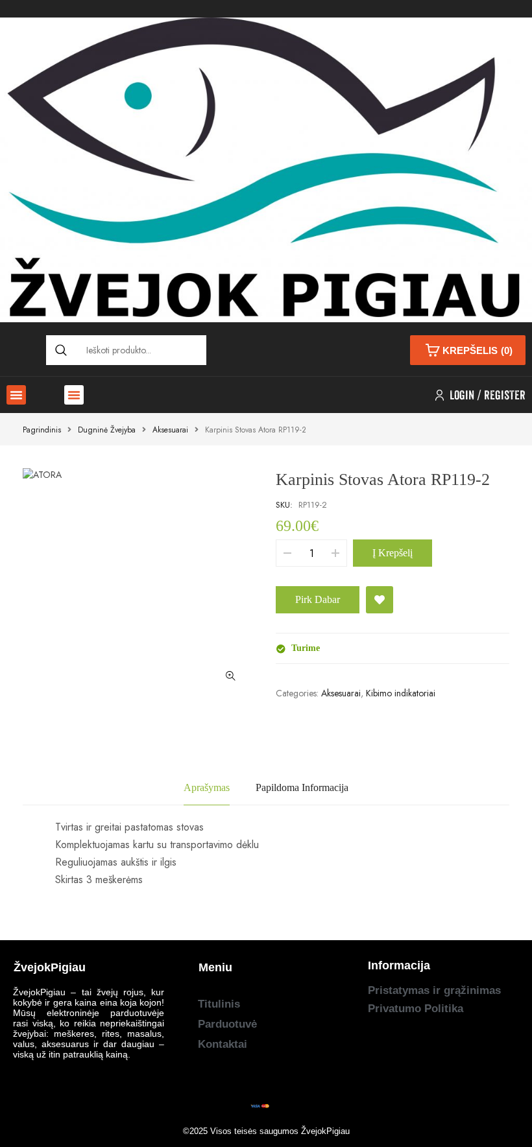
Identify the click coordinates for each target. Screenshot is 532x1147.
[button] (16, 395)
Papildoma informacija (302, 787)
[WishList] (379, 599)
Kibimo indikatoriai (400, 693)
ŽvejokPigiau (325, 1131)
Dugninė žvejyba (107, 430)
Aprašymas (207, 787)
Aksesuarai (170, 430)
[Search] (61, 350)
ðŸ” (230, 676)
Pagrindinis (42, 430)
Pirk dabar (317, 599)
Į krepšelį (392, 552)
